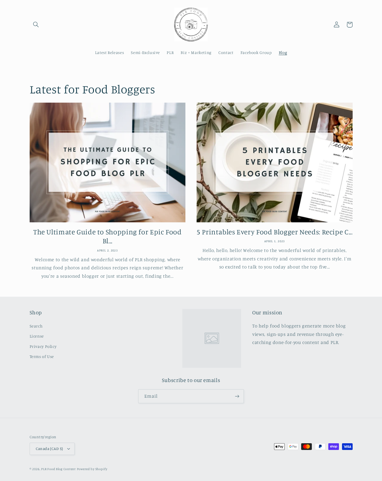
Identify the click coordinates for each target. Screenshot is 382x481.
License (37, 336)
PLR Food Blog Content (58, 469)
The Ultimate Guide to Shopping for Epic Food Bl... (107, 236)
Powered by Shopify (92, 469)
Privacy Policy (43, 346)
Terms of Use (42, 356)
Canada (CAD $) (49, 448)
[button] (36, 24)
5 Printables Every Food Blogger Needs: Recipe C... (275, 231)
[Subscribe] (237, 396)
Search (36, 326)
